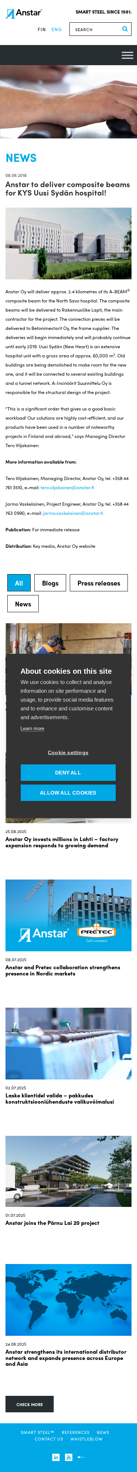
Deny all (68, 773)
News (103, 1432)
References (76, 1432)
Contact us (49, 1439)
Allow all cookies (68, 793)
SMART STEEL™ (37, 1432)
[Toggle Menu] (127, 55)
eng (57, 29)
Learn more (32, 728)
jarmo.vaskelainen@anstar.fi (73, 512)
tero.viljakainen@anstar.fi (67, 487)
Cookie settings (68, 752)
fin (42, 29)
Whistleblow (87, 1439)
